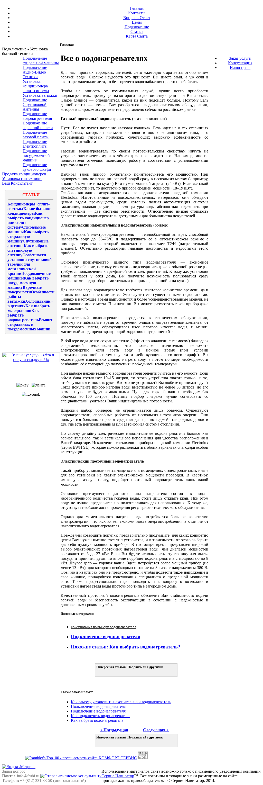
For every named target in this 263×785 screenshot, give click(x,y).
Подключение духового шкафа (37, 167)
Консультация (240, 63)
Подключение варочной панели (38, 125)
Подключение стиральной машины (41, 60)
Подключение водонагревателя (37, 116)
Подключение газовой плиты (36, 134)
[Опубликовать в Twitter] (100, 672)
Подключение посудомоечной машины (36, 155)
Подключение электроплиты (35, 143)
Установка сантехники (22, 178)
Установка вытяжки (40, 95)
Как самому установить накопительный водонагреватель (121, 702)
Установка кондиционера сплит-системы (36, 86)
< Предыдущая (114, 730)
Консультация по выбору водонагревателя (103, 627)
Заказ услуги (240, 58)
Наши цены (240, 67)
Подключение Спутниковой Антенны (35, 104)
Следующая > (156, 730)
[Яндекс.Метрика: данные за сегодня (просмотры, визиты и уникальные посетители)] (18, 766)
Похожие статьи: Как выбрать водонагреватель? (125, 646)
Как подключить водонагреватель (100, 716)
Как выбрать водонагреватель (97, 720)
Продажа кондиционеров (24, 174)
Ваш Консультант (17, 183)
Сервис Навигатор (117, 776)
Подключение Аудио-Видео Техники (35, 72)
